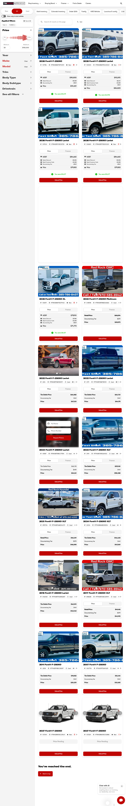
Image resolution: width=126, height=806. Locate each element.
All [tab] (17, 11)
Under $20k (73, 11)
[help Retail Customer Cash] (85, 83)
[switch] (12, 16)
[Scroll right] (124, 11)
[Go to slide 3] (58, 56)
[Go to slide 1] (52, 56)
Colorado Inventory (58, 11)
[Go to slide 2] (55, 56)
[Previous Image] (41, 43)
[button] (41, 43)
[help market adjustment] (41, 81)
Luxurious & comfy (110, 11)
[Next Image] (76, 43)
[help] (41, 83)
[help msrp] (41, 77)
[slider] (5, 37)
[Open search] (121, 3)
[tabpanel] (58, 741)
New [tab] (6, 11)
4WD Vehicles (95, 11)
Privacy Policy (58, 442)
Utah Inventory (42, 11)
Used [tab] (27, 11)
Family (84, 11)
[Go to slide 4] (62, 56)
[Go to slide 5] (65, 56)
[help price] (41, 86)
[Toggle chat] (121, 800)
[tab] (49, 72)
